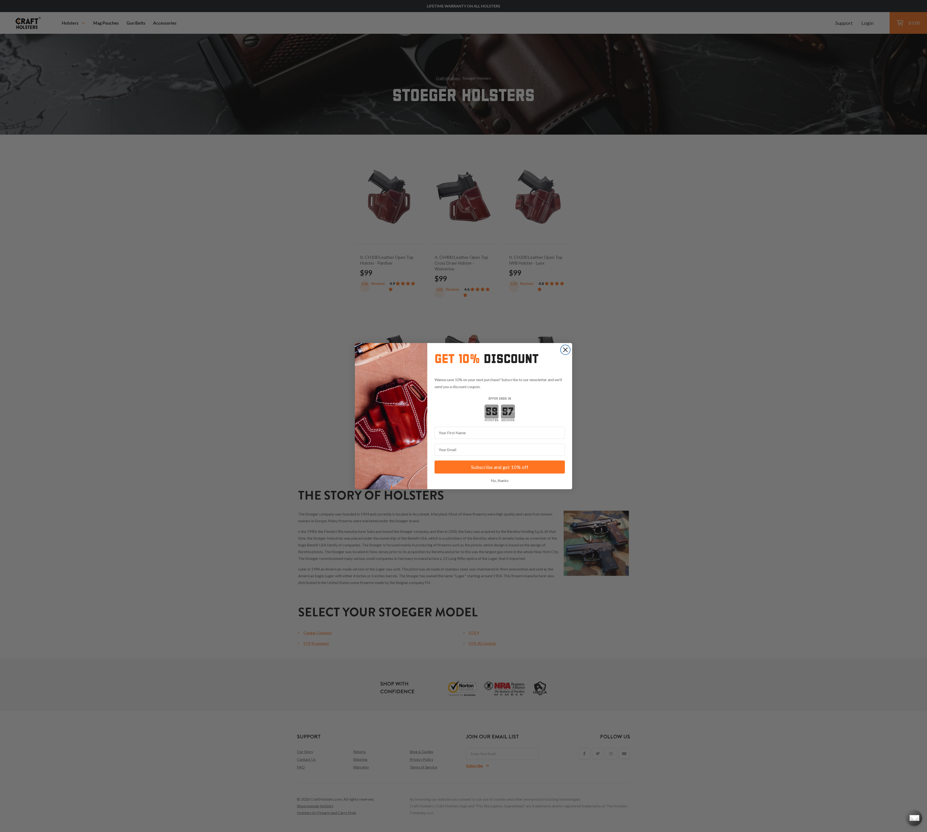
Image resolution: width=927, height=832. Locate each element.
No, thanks (500, 480)
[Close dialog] (565, 350)
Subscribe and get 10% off (499, 467)
